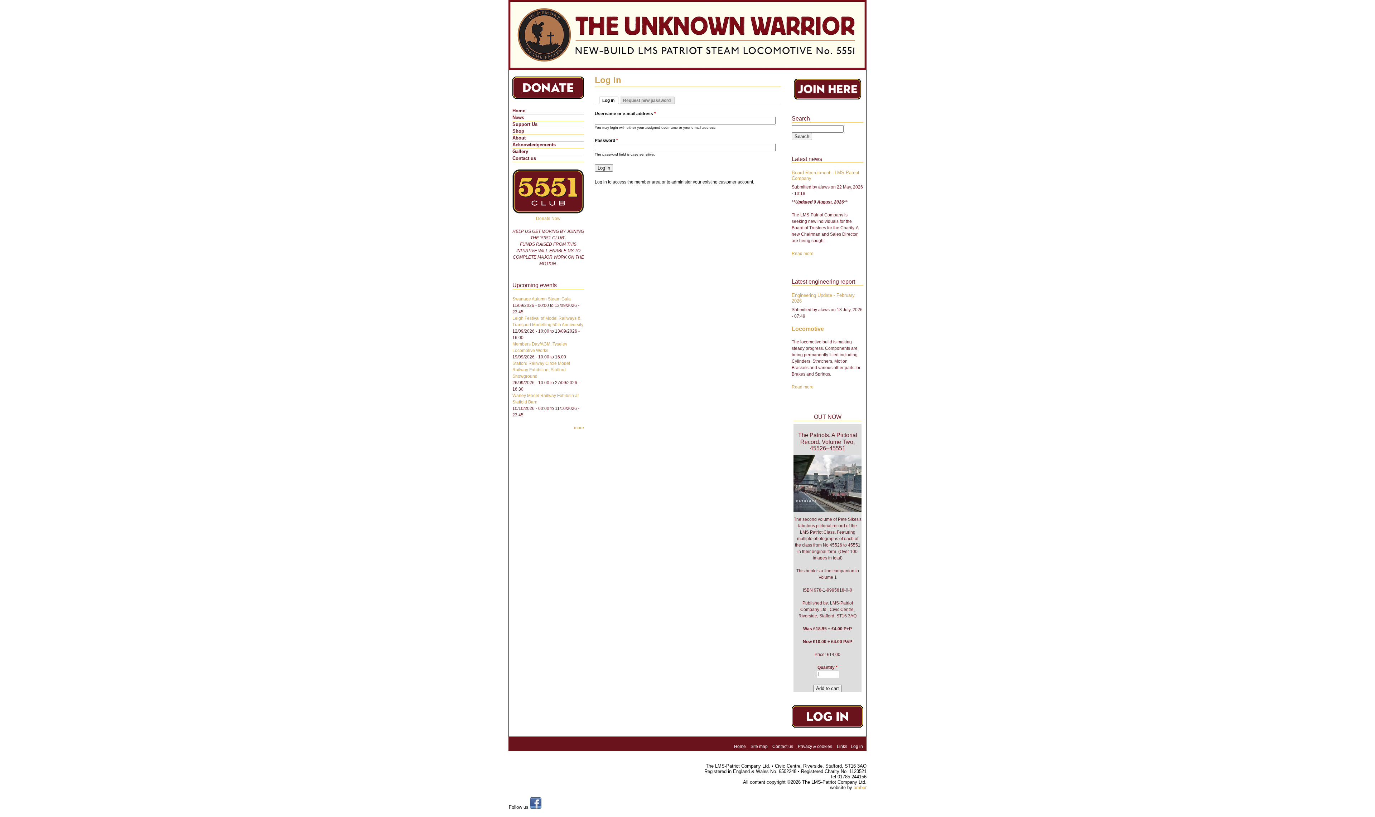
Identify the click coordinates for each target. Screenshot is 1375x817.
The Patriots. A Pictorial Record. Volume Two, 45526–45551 (827, 441)
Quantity (827, 667)
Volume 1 (828, 577)
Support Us (524, 124)
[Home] (687, 35)
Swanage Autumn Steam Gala (541, 299)
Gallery (520, 151)
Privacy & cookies (815, 746)
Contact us (524, 158)
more (579, 427)
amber (860, 787)
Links (842, 746)
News (518, 117)
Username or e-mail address (625, 113)
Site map (759, 746)
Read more (803, 253)
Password (606, 140)
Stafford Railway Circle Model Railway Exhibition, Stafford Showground (541, 370)
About (519, 138)
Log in (857, 746)
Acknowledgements (534, 144)
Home (518, 110)
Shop (518, 131)
